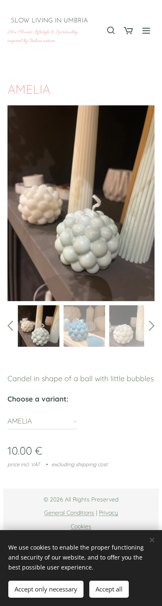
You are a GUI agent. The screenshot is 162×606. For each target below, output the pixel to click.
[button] (110, 30)
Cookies (81, 526)
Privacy (108, 512)
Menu (146, 30)
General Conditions (69, 512)
